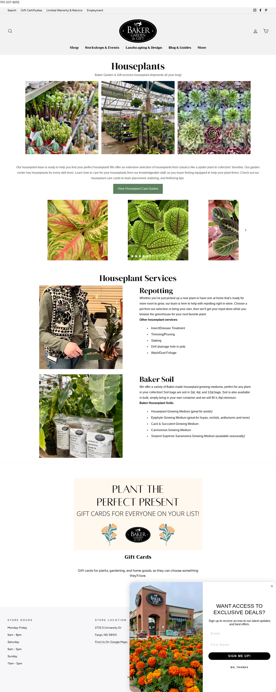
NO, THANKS (239, 667)
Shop (74, 47)
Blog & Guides (180, 47)
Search (12, 10)
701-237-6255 (9, 2)
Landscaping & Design (144, 47)
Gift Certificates (31, 10)
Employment (95, 10)
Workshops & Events (102, 47)
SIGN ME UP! (239, 656)
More (202, 47)
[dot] (128, 256)
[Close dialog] (272, 586)
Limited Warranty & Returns (64, 10)
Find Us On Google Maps (111, 642)
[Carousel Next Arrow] (245, 230)
